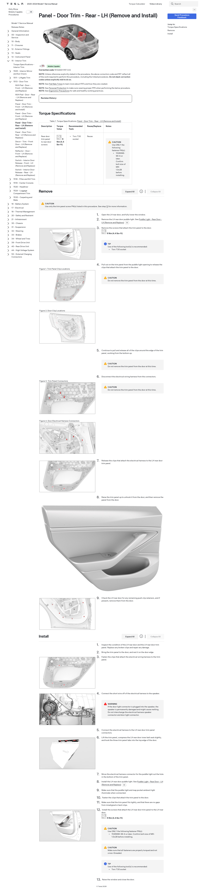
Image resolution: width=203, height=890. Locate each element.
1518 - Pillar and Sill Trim (24, 179)
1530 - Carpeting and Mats (22, 198)
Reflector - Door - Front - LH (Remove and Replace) (24, 154)
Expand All (129, 191)
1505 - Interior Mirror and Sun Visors (22, 72)
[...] (127, 223)
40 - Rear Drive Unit (20, 246)
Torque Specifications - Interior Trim (23, 65)
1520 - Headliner (20, 187)
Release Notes (17, 27)
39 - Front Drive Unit (20, 242)
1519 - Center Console (23, 183)
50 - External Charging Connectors (21, 255)
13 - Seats (15, 53)
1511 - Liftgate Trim (21, 78)
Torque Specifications (177, 27)
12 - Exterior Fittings (20, 49)
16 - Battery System (20, 204)
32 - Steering (17, 231)
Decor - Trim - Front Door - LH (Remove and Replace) (24, 144)
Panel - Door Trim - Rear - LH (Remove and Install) (99, 121)
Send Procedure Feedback (182, 16)
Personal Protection (57, 88)
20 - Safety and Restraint (22, 215)
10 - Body (15, 41)
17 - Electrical (17, 208)
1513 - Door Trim (20, 81)
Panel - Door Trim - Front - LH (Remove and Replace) (24, 116)
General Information (20, 31)
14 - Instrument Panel (20, 57)
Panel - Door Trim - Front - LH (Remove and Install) (24, 107)
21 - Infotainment (19, 219)
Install (170, 34)
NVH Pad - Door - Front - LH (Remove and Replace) (24, 88)
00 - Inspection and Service (20, 36)
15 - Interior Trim (18, 61)
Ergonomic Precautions (59, 91)
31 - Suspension (18, 227)
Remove (171, 30)
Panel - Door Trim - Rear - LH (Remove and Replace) (25, 135)
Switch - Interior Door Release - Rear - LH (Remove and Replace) (25, 172)
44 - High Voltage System (22, 250)
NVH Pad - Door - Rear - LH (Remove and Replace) (25, 97)
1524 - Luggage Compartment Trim (21, 192)
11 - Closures (17, 45)
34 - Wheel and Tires (20, 239)
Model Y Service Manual (22, 23)
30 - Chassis (17, 223)
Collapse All (155, 191)
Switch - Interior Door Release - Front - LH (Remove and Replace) (25, 163)
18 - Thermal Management (23, 211)
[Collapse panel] (194, 10)
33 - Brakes (16, 235)
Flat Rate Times (56, 84)
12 (107, 206)
